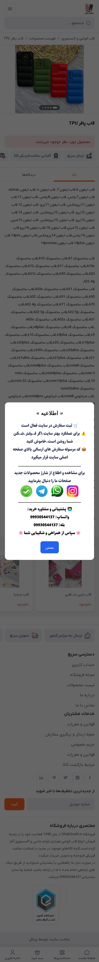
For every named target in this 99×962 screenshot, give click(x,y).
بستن (49, 547)
